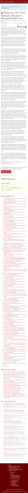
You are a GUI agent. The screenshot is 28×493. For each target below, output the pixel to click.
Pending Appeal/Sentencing (14, 441)
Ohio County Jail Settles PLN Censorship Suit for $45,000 (15, 396)
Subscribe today (5, 8)
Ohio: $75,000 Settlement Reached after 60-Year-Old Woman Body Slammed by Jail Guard (14, 240)
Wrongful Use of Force (12, 414)
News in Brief (6, 366)
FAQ (12, 474)
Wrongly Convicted (12, 470)
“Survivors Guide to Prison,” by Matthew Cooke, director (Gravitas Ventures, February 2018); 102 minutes (15, 339)
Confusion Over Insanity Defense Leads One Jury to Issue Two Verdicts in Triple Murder (15, 257)
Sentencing (12, 418)
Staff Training (11, 425)
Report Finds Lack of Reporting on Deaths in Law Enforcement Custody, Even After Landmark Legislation (15, 376)
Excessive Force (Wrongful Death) (13, 22)
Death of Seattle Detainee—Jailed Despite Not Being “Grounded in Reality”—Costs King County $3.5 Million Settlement (15, 405)
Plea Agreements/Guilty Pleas (18, 457)
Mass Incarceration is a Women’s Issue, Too (12, 363)
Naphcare (16, 449)
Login (11, 175)
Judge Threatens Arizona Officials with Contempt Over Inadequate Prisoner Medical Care (14, 328)
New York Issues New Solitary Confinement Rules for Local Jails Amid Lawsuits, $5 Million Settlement (15, 294)
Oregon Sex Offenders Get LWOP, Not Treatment (13, 289)
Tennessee (24, 22)
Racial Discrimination (23, 444)
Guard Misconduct (15, 417)
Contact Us (13, 472)
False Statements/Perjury (12, 436)
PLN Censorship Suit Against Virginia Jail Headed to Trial (15, 349)
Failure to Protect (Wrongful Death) (18, 433)
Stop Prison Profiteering (15, 476)
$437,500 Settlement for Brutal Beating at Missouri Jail (14, 259)
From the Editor (7, 361)
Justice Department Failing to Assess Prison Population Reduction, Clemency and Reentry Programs (14, 250)
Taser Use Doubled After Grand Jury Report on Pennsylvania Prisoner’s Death (13, 421)
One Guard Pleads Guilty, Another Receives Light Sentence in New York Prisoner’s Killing (15, 454)
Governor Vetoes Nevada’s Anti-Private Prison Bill (13, 353)
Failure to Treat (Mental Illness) (20, 407)
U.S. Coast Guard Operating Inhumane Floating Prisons (14, 206)
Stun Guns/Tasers (6, 423)
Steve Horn (13, 20)
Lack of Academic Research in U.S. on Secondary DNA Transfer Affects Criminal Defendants (14, 372)
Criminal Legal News (13, 467)
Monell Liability (6, 408)
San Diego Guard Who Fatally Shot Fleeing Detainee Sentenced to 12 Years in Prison (14, 411)
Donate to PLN (14, 484)
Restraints (15, 406)
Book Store (13, 482)
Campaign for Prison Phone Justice (15, 469)
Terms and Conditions (15, 475)
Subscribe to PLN (14, 480)
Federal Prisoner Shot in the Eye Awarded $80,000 (13, 303)
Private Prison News (15, 485)
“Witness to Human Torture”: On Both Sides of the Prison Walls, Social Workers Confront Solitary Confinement (15, 343)
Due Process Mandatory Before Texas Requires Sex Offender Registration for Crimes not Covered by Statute (15, 270)
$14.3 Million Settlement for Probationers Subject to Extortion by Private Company (14, 279)
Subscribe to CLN (14, 481)
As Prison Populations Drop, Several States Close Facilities (15, 314)
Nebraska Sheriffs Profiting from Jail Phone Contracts (14, 212)
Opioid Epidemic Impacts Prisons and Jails (12, 374)
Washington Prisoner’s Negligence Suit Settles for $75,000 (15, 248)
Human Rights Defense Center (14, 466)
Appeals (6, 22)
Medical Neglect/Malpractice (22, 406)
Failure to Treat (23, 422)
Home (10, 465)
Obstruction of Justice (9, 457)
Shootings (9, 413)
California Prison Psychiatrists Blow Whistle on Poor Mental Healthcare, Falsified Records (14, 394)
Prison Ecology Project (15, 478)
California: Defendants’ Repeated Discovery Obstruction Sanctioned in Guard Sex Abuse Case (14, 334)
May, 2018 (2, 21)
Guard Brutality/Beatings (8, 445)
